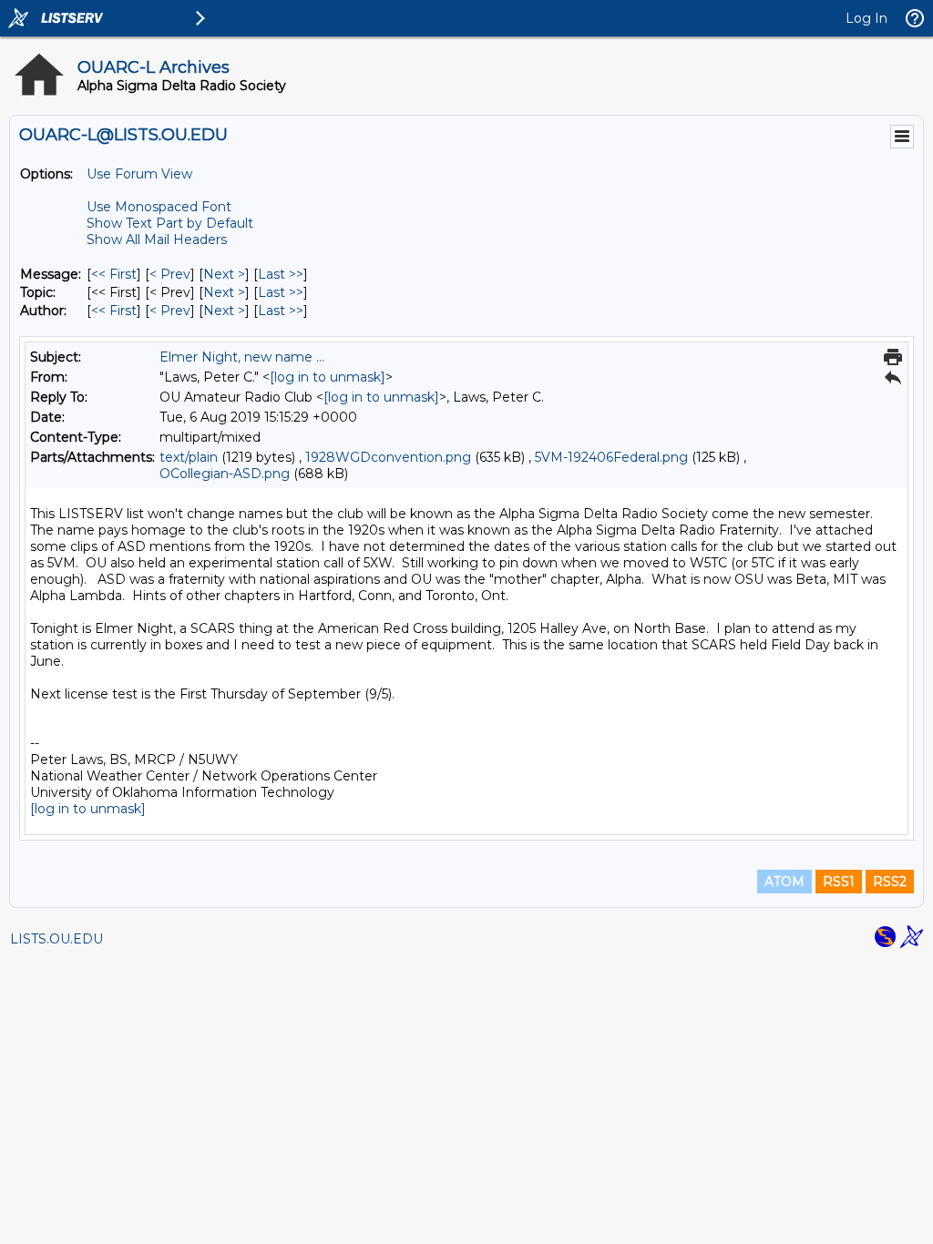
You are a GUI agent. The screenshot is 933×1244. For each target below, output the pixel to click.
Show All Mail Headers (157, 239)
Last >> (280, 274)
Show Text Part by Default (170, 223)
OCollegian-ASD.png (224, 473)
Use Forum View (139, 174)
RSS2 (890, 881)
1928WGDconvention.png (388, 457)
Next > (224, 274)
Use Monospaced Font (159, 207)
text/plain (188, 457)
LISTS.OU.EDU (56, 939)
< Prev (169, 274)
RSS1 (839, 881)
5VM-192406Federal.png (611, 457)
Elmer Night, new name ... (241, 357)
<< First (114, 274)
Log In (866, 18)
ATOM (784, 881)
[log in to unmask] (327, 377)
